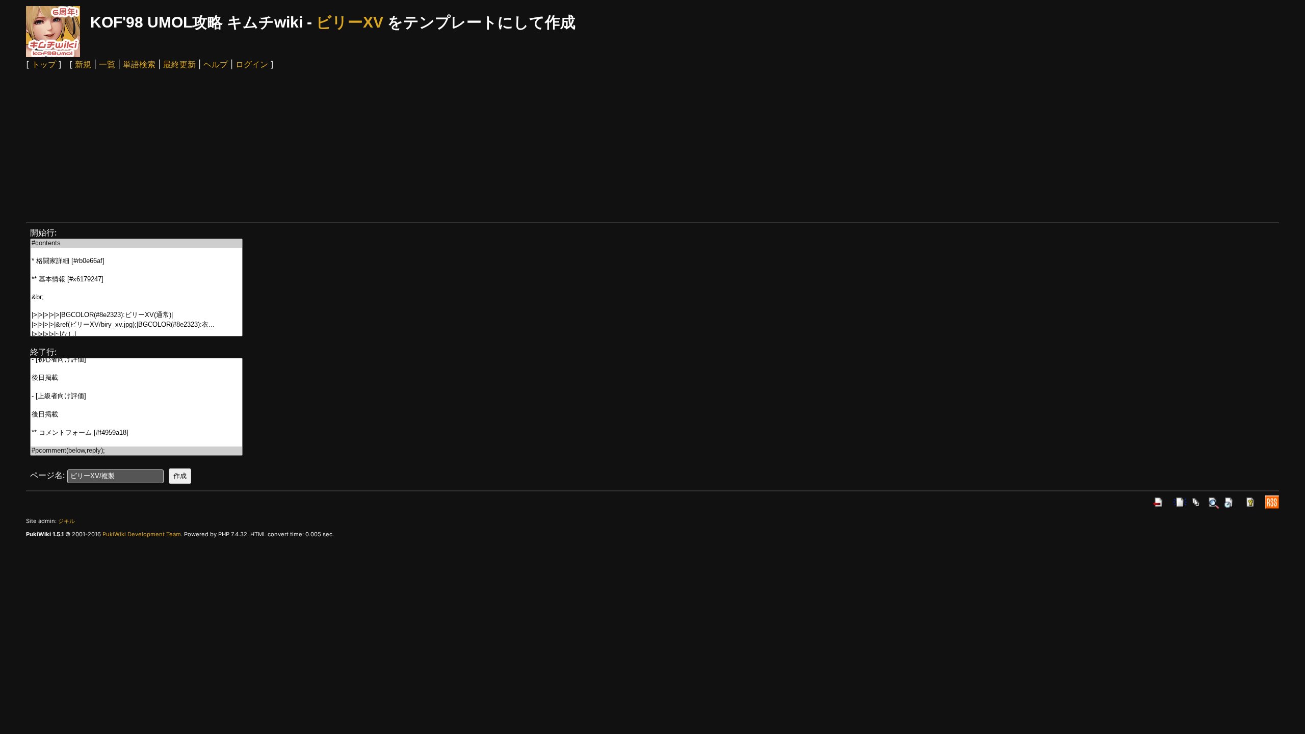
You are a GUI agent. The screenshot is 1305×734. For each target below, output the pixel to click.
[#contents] (136, 243)
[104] (136, 405)
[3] (136, 270)
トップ (44, 64)
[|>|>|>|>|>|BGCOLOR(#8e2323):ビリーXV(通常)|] (136, 315)
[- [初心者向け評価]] (136, 359)
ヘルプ (215, 64)
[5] (136, 288)
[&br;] (136, 297)
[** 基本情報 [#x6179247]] (136, 279)
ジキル (66, 521)
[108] (136, 442)
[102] (136, 387)
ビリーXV (349, 22)
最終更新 (179, 64)
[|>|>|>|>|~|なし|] (136, 334)
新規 (83, 64)
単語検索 (139, 64)
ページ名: (47, 475)
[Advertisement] (652, 145)
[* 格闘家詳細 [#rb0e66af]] (136, 261)
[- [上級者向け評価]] (136, 396)
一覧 (107, 64)
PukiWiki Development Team (141, 534)
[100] (136, 368)
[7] (136, 306)
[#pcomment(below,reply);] (136, 451)
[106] (136, 424)
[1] (136, 252)
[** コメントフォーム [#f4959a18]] (136, 433)
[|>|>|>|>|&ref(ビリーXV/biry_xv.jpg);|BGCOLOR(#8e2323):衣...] (136, 325)
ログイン (252, 64)
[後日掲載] (136, 378)
